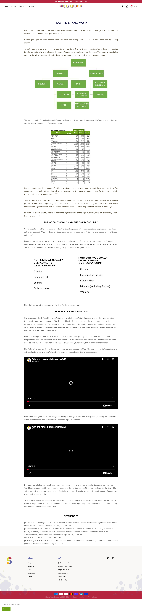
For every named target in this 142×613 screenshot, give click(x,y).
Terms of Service (78, 597)
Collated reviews (63, 573)
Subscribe (6, 609)
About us (31, 566)
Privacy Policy (92, 597)
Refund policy (62, 577)
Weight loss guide (63, 570)
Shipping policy (62, 580)
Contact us (31, 573)
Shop (29, 563)
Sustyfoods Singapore (53, 597)
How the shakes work (65, 566)
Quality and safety (63, 563)
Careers (30, 577)
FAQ (29, 570)
